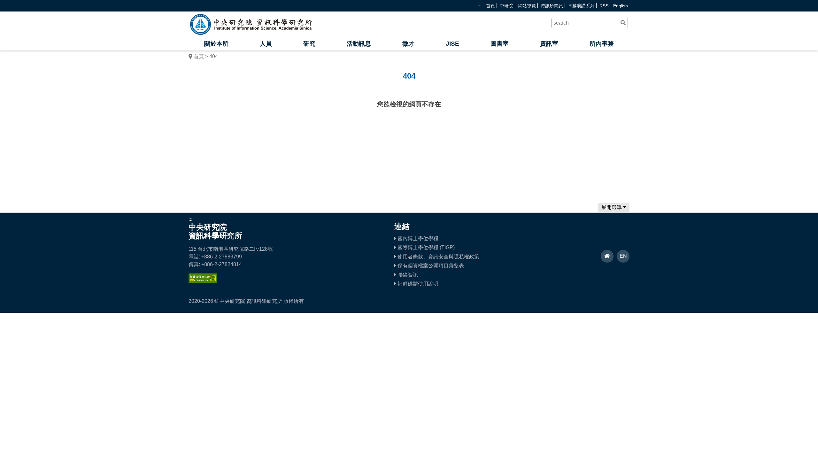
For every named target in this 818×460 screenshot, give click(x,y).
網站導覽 (527, 5)
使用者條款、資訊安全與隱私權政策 (437, 256)
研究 (309, 43)
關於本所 (216, 43)
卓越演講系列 (581, 5)
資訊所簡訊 (552, 5)
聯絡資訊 (407, 275)
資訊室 (549, 43)
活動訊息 (359, 43)
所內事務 (602, 43)
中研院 (506, 5)
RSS (603, 5)
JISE (452, 43)
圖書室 (499, 43)
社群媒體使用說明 (417, 284)
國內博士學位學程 (417, 238)
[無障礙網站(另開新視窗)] (203, 281)
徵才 (408, 43)
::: (480, 5)
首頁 (490, 5)
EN (623, 256)
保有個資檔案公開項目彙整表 (430, 265)
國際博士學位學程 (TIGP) (425, 247)
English (620, 5)
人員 (266, 43)
